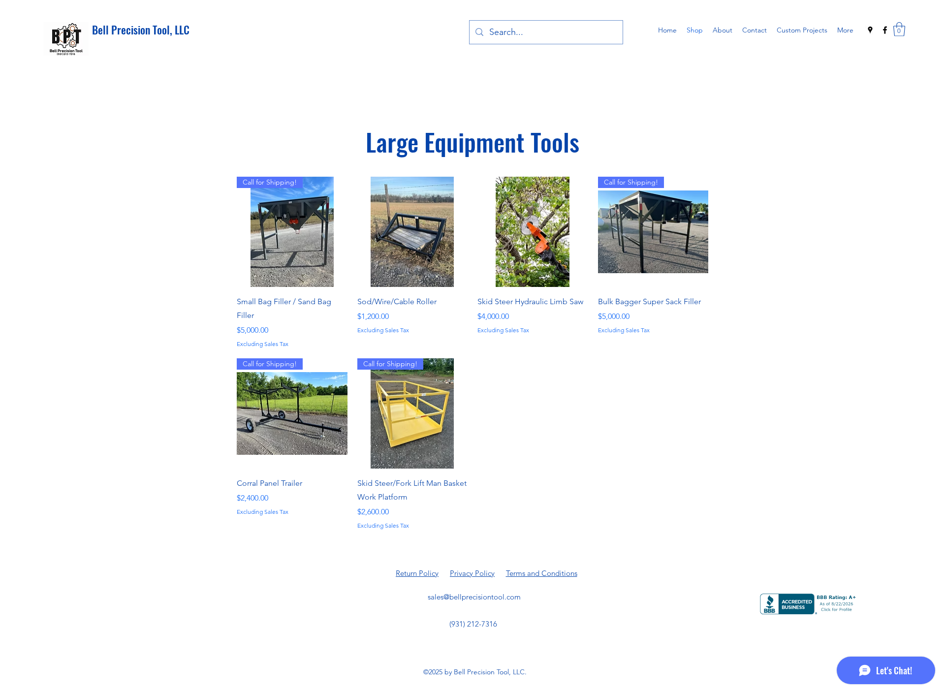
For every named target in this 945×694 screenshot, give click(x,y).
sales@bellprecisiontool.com (474, 596)
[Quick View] (412, 232)
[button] (899, 29)
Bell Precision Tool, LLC (140, 29)
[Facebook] (885, 30)
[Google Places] (870, 30)
